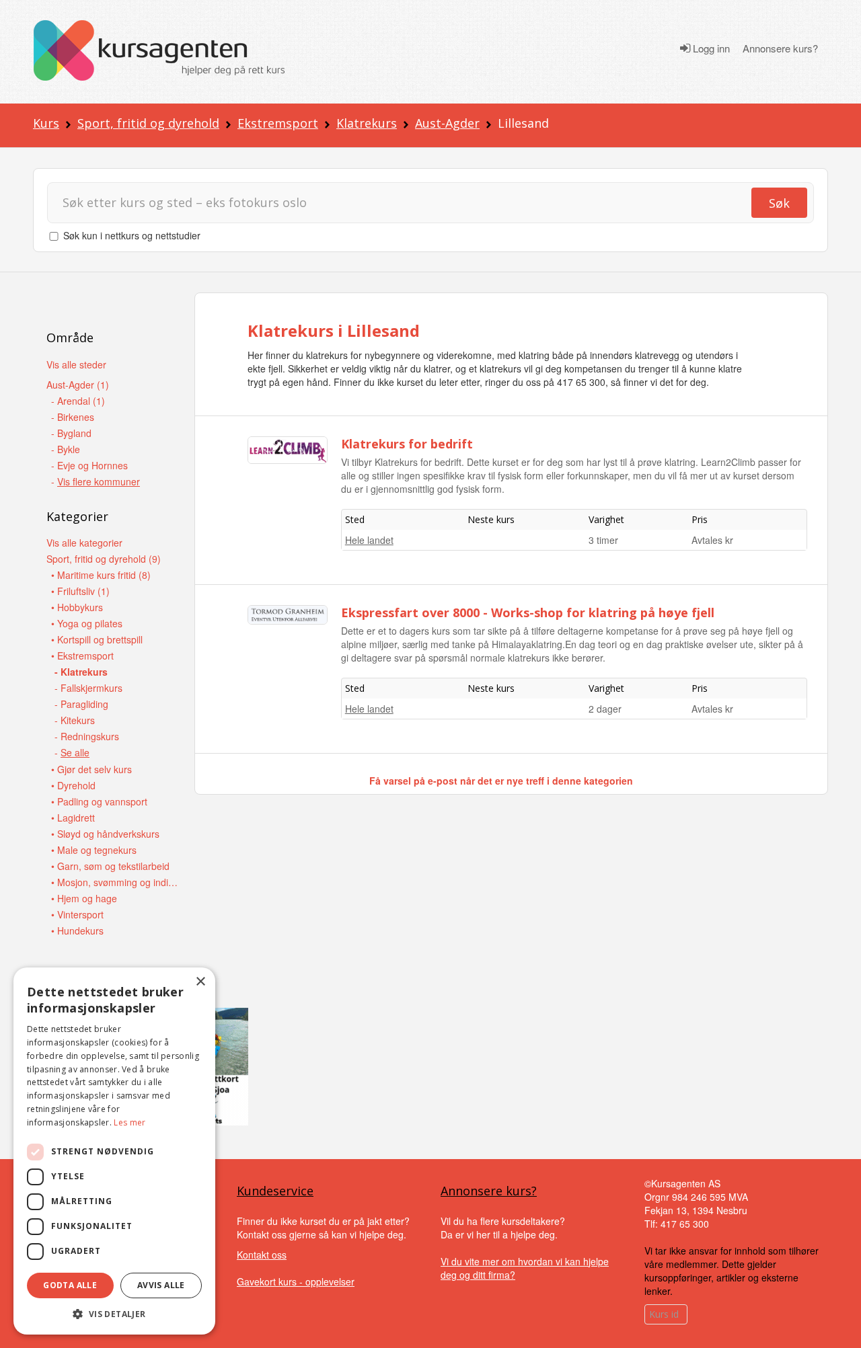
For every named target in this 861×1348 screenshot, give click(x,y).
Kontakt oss (262, 1254)
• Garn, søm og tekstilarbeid (110, 866)
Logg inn (710, 48)
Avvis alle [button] (161, 1285)
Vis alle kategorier (84, 542)
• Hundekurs (77, 930)
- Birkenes (72, 417)
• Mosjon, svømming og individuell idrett (114, 882)
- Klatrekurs (81, 671)
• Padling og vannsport (99, 801)
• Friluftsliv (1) (80, 591)
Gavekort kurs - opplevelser (295, 1281)
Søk (779, 203)
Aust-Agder (447, 123)
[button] (114, 1314)
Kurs (46, 123)
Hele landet (369, 540)
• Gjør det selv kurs (91, 769)
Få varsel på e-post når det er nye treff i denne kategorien (501, 780)
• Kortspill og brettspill (97, 639)
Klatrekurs (366, 123)
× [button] (200, 982)
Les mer (129, 1122)
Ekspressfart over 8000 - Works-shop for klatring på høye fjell (527, 612)
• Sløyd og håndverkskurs (105, 833)
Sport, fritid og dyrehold (148, 123)
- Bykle (65, 449)
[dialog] (114, 1151)
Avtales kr (712, 540)
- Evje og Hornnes (89, 465)
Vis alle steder (76, 364)
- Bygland (71, 433)
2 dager (605, 708)
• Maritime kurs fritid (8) (101, 575)
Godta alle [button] (70, 1285)
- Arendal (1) (78, 400)
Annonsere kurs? (780, 48)
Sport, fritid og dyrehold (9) (103, 558)
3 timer (603, 540)
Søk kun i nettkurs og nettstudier (131, 235)
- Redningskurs (86, 736)
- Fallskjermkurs (88, 688)
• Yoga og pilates (86, 623)
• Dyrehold (73, 785)
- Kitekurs (74, 720)
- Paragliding (81, 704)
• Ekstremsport (82, 655)
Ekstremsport (277, 123)
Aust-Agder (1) (77, 384)
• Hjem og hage (84, 898)
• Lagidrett (73, 817)
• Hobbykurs (77, 607)
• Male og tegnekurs (94, 850)
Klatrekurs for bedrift (407, 444)
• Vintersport (77, 914)
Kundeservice (275, 1191)
